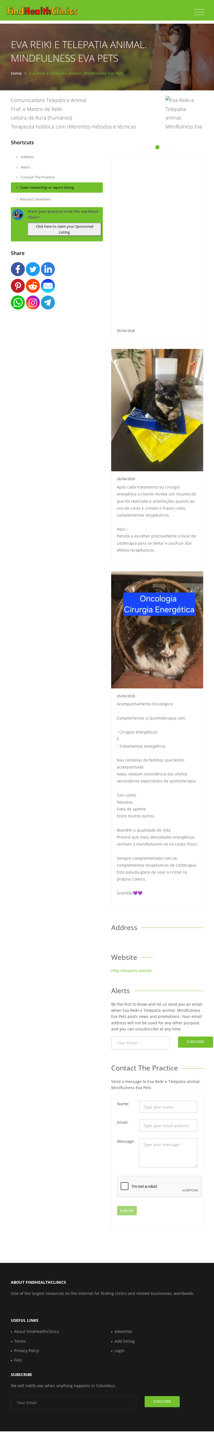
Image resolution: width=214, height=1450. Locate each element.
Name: (123, 1103)
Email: (122, 1122)
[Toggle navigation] (199, 12)
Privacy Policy (26, 1350)
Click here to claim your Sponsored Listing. (64, 229)
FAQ (18, 1360)
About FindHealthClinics (36, 1331)
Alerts (25, 167)
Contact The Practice (37, 177)
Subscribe (196, 1041)
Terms (20, 1341)
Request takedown (35, 199)
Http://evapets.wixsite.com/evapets (143, 970)
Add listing (125, 1341)
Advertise (123, 1331)
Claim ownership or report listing (47, 187)
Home (16, 73)
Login (120, 1350)
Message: (126, 1141)
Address (27, 156)
